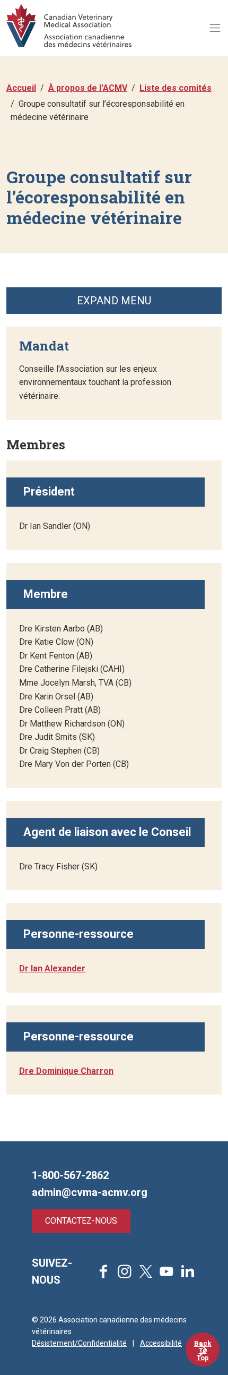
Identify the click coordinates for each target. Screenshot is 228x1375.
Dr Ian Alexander (52, 968)
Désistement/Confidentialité (79, 1343)
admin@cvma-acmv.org (89, 1192)
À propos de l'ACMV (87, 88)
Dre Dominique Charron (66, 1071)
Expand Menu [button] (114, 300)
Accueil (21, 88)
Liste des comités (175, 88)
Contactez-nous (81, 1221)
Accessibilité (161, 1343)
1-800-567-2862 (70, 1175)
